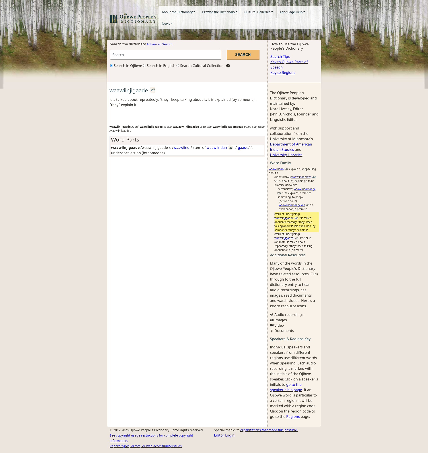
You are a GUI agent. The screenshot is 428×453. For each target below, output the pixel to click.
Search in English (160, 65)
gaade (243, 147)
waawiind (181, 147)
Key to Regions (282, 72)
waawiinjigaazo (283, 238)
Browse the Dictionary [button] (218, 12)
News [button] (166, 23)
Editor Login (224, 435)
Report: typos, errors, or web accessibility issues (146, 446)
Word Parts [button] (125, 139)
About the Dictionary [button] (177, 12)
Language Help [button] (291, 12)
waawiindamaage (305, 189)
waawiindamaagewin (292, 205)
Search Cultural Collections (202, 65)
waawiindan (217, 147)
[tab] (187, 139)
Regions (293, 416)
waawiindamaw (301, 177)
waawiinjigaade (284, 218)
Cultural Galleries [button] (257, 12)
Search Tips (280, 56)
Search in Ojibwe (127, 65)
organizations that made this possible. (269, 430)
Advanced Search (160, 44)
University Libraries (286, 154)
